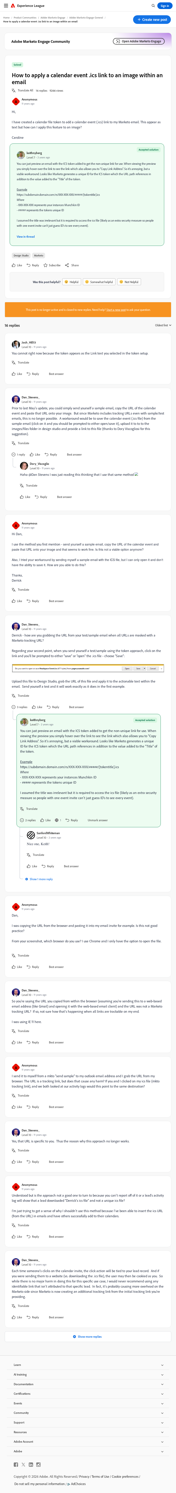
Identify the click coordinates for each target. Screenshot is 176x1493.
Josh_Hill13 (29, 342)
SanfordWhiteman (48, 833)
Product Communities (25, 17)
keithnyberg (34, 153)
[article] (87, 358)
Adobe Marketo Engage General (86, 17)
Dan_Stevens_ (31, 397)
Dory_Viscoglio (39, 463)
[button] (152, 19)
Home (6, 17)
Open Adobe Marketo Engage (141, 41)
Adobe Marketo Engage (53, 17)
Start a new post (116, 309)
